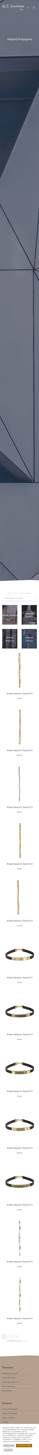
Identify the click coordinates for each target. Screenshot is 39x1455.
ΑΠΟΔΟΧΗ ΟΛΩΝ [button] (24, 1445)
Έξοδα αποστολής (8, 1386)
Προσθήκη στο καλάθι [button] (19, 698)
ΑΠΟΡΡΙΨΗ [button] (8, 1450)
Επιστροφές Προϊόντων (10, 1382)
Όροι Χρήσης (7, 1391)
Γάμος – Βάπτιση (8, 1418)
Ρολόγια (5, 1422)
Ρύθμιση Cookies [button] (9, 1445)
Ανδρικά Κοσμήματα (9, 1413)
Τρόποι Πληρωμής (8, 1378)
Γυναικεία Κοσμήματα (10, 1409)
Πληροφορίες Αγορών (10, 1373)
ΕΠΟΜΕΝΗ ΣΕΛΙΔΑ (15, 1341)
